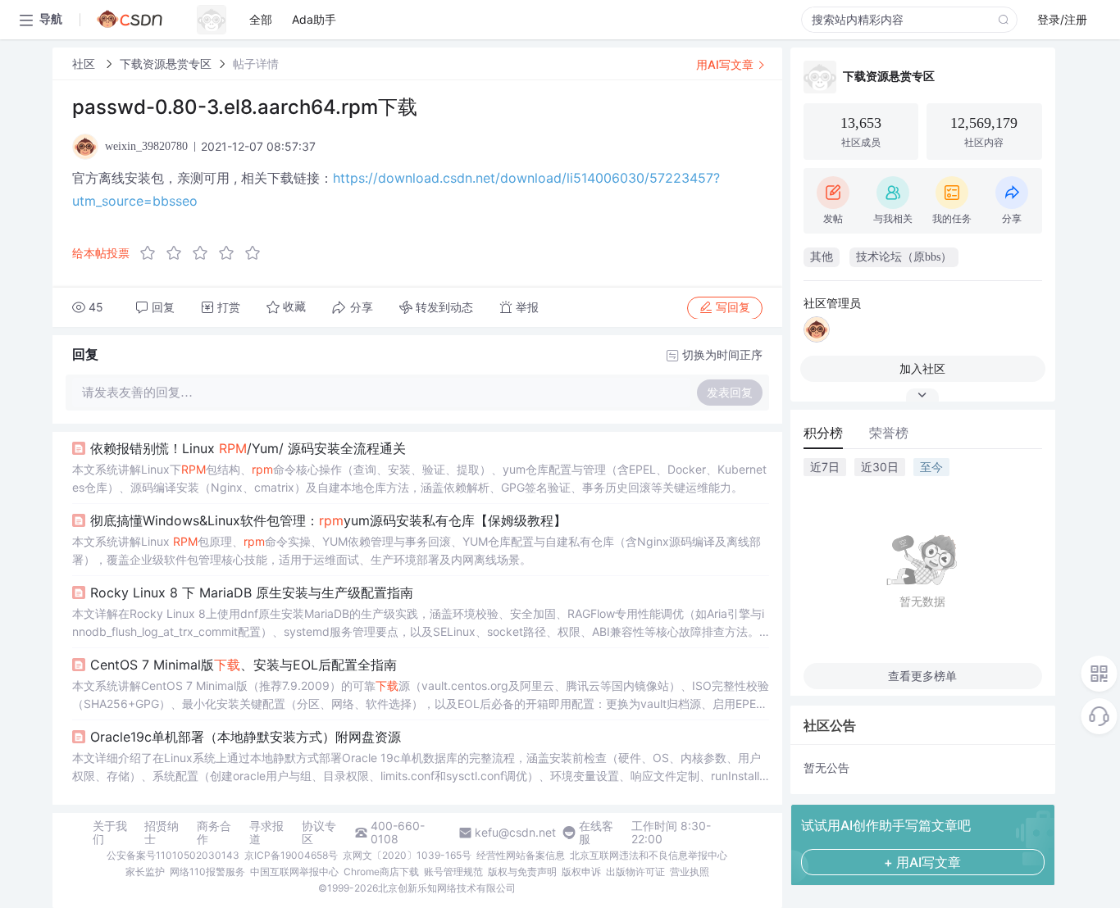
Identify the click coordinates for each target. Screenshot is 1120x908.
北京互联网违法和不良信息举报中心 (648, 855)
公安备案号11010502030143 (173, 855)
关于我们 (110, 832)
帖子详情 (256, 63)
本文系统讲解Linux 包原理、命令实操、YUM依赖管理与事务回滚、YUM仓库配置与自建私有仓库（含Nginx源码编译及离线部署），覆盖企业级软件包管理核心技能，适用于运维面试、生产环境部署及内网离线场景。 (416, 550)
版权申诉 (581, 871)
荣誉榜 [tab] (888, 432)
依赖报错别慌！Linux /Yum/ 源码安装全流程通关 (248, 448)
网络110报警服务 (207, 871)
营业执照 (689, 871)
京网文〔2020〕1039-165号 (407, 855)
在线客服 (596, 832)
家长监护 (145, 871)
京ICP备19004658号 (291, 855)
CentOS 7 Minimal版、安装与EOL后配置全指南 (243, 664)
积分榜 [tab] (823, 432)
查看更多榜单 (922, 676)
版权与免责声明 (522, 871)
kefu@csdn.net (515, 832)
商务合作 (214, 832)
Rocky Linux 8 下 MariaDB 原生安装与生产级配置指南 (251, 592)
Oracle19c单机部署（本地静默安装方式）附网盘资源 (245, 737)
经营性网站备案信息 (520, 855)
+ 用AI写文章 (922, 862)
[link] (85, 63)
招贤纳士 (161, 832)
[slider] (205, 253)
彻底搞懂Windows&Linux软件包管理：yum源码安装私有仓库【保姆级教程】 (328, 520)
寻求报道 (266, 832)
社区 (85, 63)
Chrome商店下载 (381, 871)
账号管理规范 (453, 871)
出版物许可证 (635, 871)
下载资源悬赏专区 (166, 63)
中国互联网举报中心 (294, 871)
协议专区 (319, 832)
